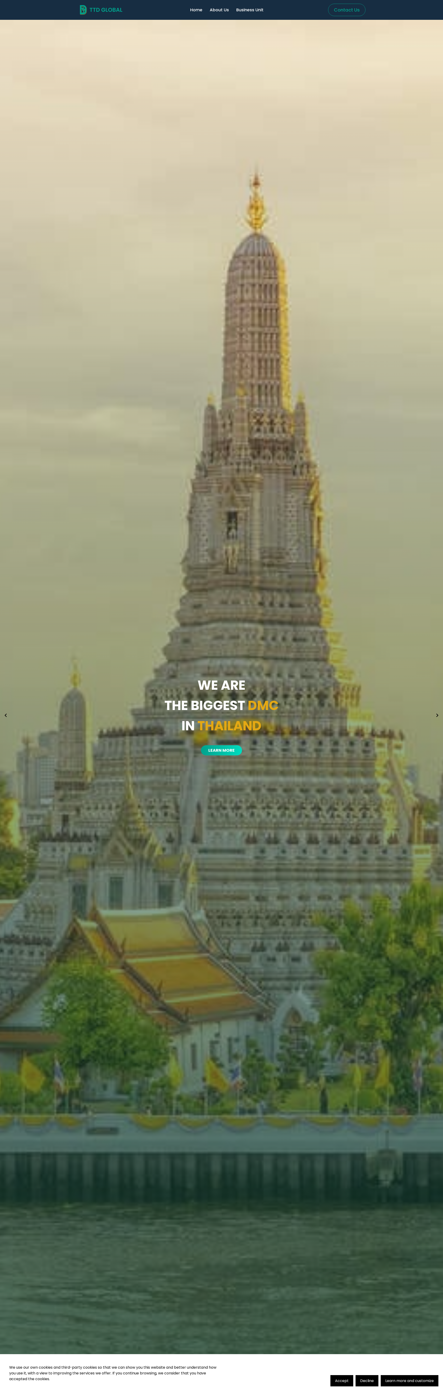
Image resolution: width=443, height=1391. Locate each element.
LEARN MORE (221, 750)
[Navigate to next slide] (437, 715)
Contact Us (347, 10)
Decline (367, 1380)
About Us (219, 10)
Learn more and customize (409, 1380)
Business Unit (249, 10)
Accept (342, 1380)
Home (196, 10)
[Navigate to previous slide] (5, 715)
